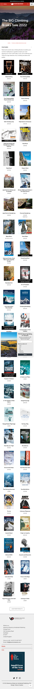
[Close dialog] (32, 333)
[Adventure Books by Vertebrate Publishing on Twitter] (14, 678)
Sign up (25, 354)
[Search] (27, 4)
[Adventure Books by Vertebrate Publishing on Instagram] (20, 678)
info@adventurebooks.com (14, 642)
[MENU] (1, 4)
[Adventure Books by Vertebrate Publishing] (17, 4)
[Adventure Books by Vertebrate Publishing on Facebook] (17, 678)
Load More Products (17, 608)
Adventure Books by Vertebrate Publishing (18, 683)
